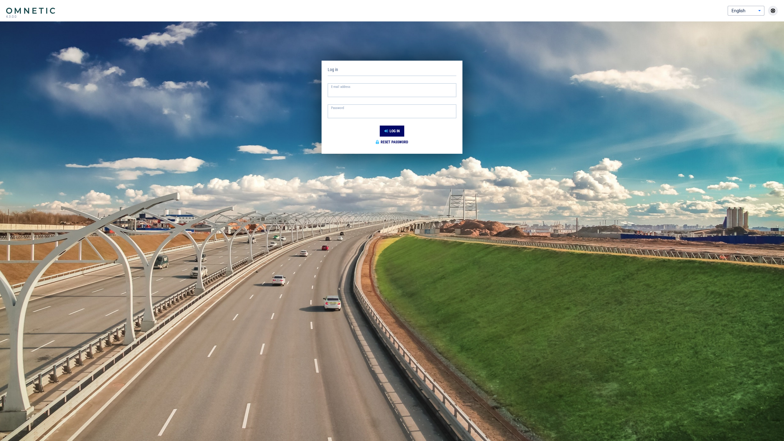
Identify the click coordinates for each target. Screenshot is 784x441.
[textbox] (392, 92)
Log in (395, 131)
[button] (759, 10)
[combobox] (741, 10)
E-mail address (340, 87)
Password (337, 108)
